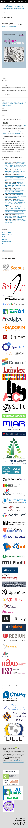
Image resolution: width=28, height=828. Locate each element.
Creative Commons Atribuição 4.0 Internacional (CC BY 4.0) (13, 761)
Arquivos (8, 5)
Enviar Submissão (7, 250)
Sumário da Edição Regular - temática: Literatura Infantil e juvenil (14, 176)
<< (2, 225)
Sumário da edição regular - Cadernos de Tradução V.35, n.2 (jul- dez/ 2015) (15, 200)
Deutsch (4, 239)
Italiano (4, 243)
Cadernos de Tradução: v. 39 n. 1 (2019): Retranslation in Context (15, 196)
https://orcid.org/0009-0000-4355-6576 (9, 26)
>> (12, 225)
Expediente (20, 170)
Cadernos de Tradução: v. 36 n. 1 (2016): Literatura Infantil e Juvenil (15, 166)
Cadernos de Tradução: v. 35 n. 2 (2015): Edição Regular (15, 203)
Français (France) (6, 241)
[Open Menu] (1, 1)
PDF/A (5, 73)
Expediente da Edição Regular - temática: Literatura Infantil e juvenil (15, 163)
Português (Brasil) (7, 234)
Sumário (19, 188)
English (4, 237)
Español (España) (6, 232)
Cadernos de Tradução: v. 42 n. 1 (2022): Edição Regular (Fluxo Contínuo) (15, 172)
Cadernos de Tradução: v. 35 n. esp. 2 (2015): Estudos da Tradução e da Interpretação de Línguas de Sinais (14, 191)
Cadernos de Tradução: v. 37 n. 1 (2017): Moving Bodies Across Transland (15, 216)
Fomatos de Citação (7, 94)
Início (3, 5)
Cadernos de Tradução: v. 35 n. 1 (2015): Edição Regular (15, 185)
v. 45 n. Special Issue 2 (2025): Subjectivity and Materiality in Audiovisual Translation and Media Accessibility (13, 8)
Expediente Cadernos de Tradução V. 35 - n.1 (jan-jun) (15, 183)
